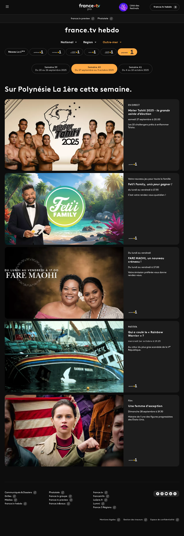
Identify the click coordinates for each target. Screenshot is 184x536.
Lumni (96, 504)
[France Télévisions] (89, 7)
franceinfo (99, 496)
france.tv (98, 492)
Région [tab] (88, 42)
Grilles (8, 496)
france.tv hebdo (163, 7)
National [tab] (67, 42)
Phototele (103, 18)
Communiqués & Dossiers (18, 492)
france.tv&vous (57, 504)
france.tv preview (80, 18)
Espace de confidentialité (162, 520)
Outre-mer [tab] (110, 42)
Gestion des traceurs (133, 520)
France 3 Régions (102, 507)
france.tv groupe (58, 496)
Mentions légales (108, 520)
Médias (9, 500)
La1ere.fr (98, 500)
